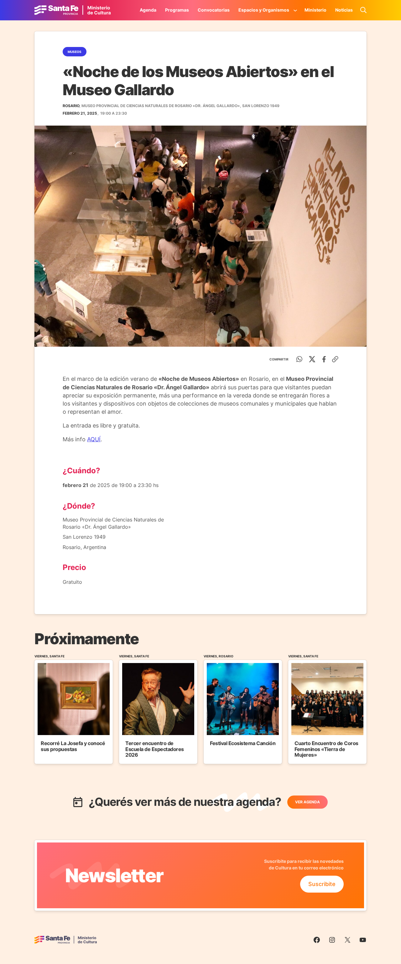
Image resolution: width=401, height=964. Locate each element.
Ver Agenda (307, 802)
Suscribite (322, 884)
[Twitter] (312, 359)
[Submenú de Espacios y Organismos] (295, 10)
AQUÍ (94, 439)
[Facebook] (324, 359)
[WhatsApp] (299, 359)
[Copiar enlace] (335, 359)
